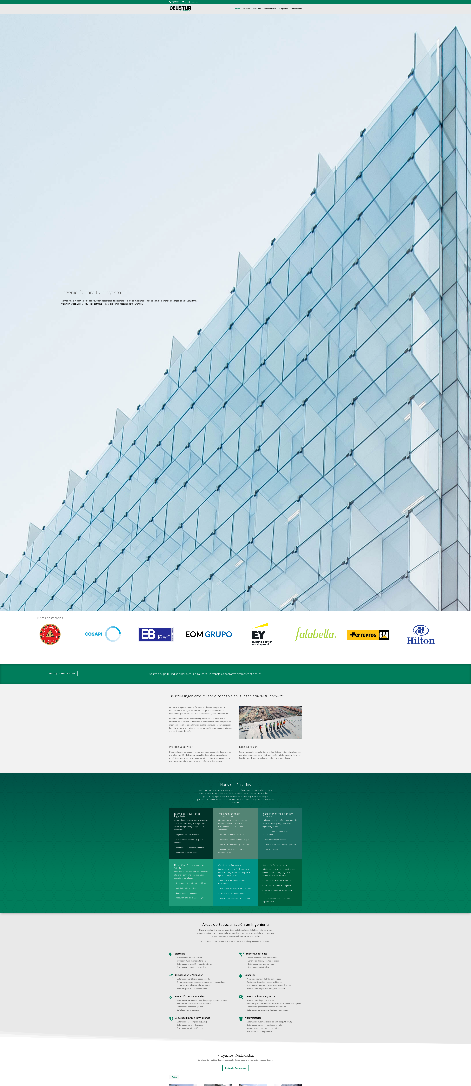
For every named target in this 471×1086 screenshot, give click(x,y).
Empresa (246, 9)
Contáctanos (296, 9)
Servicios (257, 9)
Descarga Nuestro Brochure (62, 673)
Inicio (237, 9)
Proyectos (283, 9)
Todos (174, 1077)
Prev (24, 634)
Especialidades (270, 9)
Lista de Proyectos (235, 1068)
